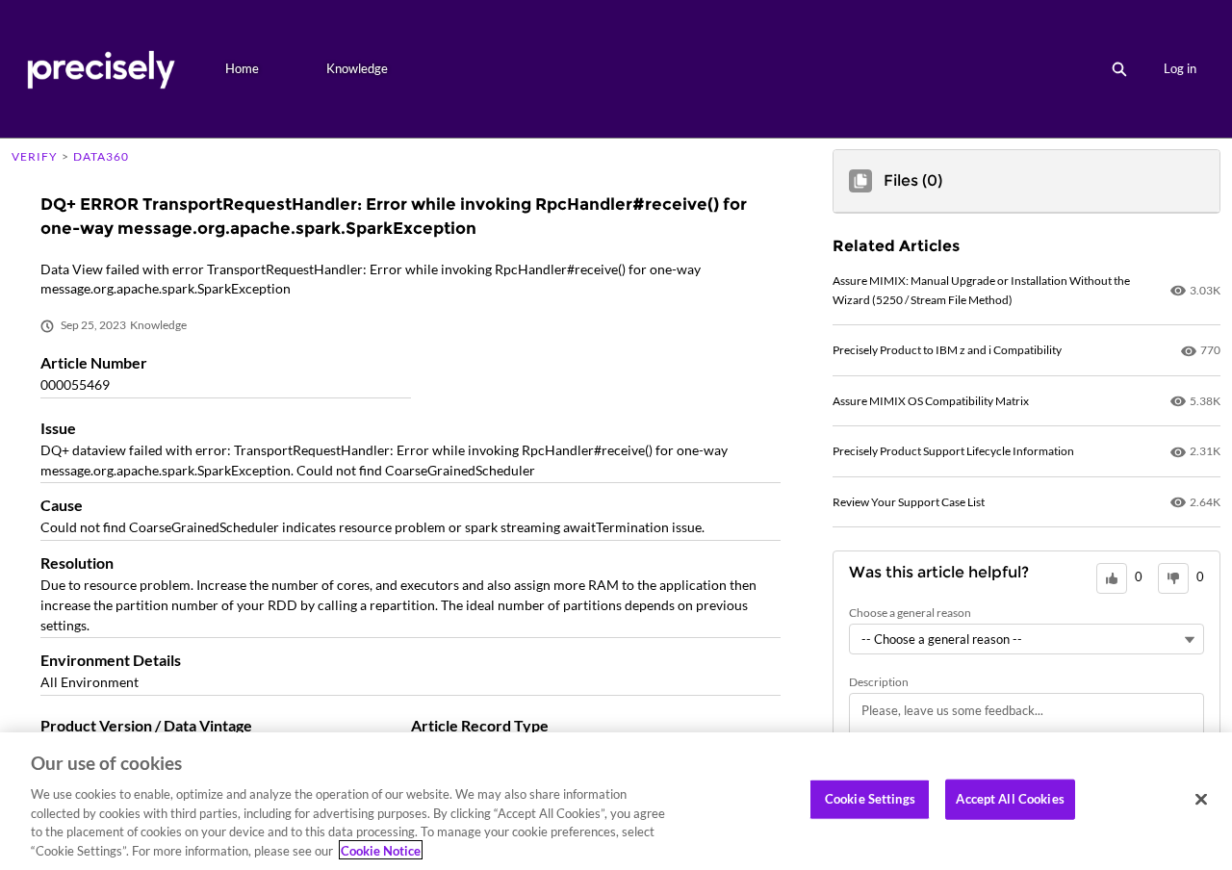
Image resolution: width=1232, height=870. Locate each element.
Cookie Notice (381, 849)
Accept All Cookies (1010, 798)
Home (242, 68)
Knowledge (357, 68)
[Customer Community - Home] (100, 69)
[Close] (1201, 800)
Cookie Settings (870, 798)
